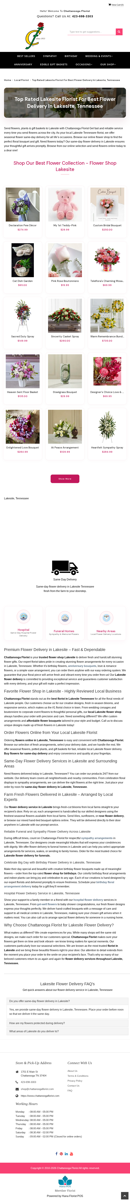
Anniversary (23, 64)
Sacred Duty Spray (22, 336)
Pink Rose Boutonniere (65, 281)
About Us (72, 1071)
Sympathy (50, 56)
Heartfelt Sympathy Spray (107, 447)
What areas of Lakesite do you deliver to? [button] (34, 1031)
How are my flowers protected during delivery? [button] (37, 1023)
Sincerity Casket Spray (65, 336)
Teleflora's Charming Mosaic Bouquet (107, 281)
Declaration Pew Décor (23, 225)
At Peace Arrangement (65, 447)
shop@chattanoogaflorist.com (37, 1089)
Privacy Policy (75, 1080)
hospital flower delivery (88, 899)
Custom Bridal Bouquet (107, 225)
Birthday (71, 56)
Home (7, 80)
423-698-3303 (28, 1082)
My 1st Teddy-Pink (65, 225)
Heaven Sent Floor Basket (22, 392)
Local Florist (21, 80)
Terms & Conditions (78, 1075)
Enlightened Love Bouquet (22, 447)
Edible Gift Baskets (54, 64)
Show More (65, 478)
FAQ (70, 1090)
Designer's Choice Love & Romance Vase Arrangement (107, 392)
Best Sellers (26, 56)
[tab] (67, 1001)
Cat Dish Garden (23, 281)
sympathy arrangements (97, 838)
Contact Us (73, 1085)
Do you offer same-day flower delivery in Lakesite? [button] (39, 1001)
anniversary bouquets (82, 666)
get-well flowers (47, 904)
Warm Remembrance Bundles (107, 336)
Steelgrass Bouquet (65, 392)
